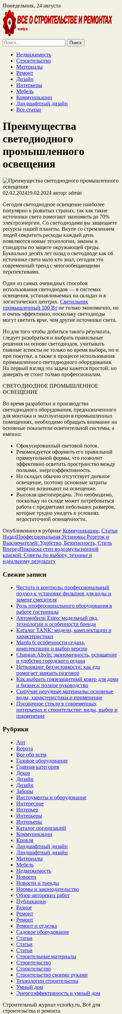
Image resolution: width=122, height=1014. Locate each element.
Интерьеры (29, 85)
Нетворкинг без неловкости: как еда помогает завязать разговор (58, 670)
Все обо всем (31, 754)
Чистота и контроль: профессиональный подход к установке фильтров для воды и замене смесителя (63, 593)
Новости (26, 877)
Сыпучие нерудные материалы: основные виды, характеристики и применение (64, 694)
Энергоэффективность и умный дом (58, 993)
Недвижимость (33, 54)
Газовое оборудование (42, 761)
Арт (20, 742)
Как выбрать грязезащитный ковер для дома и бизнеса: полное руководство (67, 682)
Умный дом (29, 987)
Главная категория (37, 767)
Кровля (24, 840)
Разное (24, 907)
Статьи (109, 531)
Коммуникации (34, 97)
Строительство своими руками (52, 975)
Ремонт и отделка (36, 926)
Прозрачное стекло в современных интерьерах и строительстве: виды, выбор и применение (67, 710)
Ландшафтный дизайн (42, 103)
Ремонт (24, 73)
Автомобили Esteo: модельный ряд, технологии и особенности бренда (57, 621)
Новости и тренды (37, 883)
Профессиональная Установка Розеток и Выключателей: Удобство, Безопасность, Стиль (57, 540)
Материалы (29, 67)
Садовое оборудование (42, 932)
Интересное (30, 803)
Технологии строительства (47, 981)
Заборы (24, 791)
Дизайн (25, 79)
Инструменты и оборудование (51, 797)
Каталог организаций (41, 828)
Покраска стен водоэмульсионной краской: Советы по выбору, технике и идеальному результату (51, 555)
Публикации (31, 901)
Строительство (33, 61)
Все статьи (28, 109)
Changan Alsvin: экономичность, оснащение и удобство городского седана (66, 658)
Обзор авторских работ (43, 895)
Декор (23, 773)
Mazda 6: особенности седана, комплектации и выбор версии (51, 645)
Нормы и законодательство (47, 889)
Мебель (25, 91)
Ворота (24, 748)
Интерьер (27, 809)
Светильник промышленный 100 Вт (45, 305)
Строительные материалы (46, 956)
